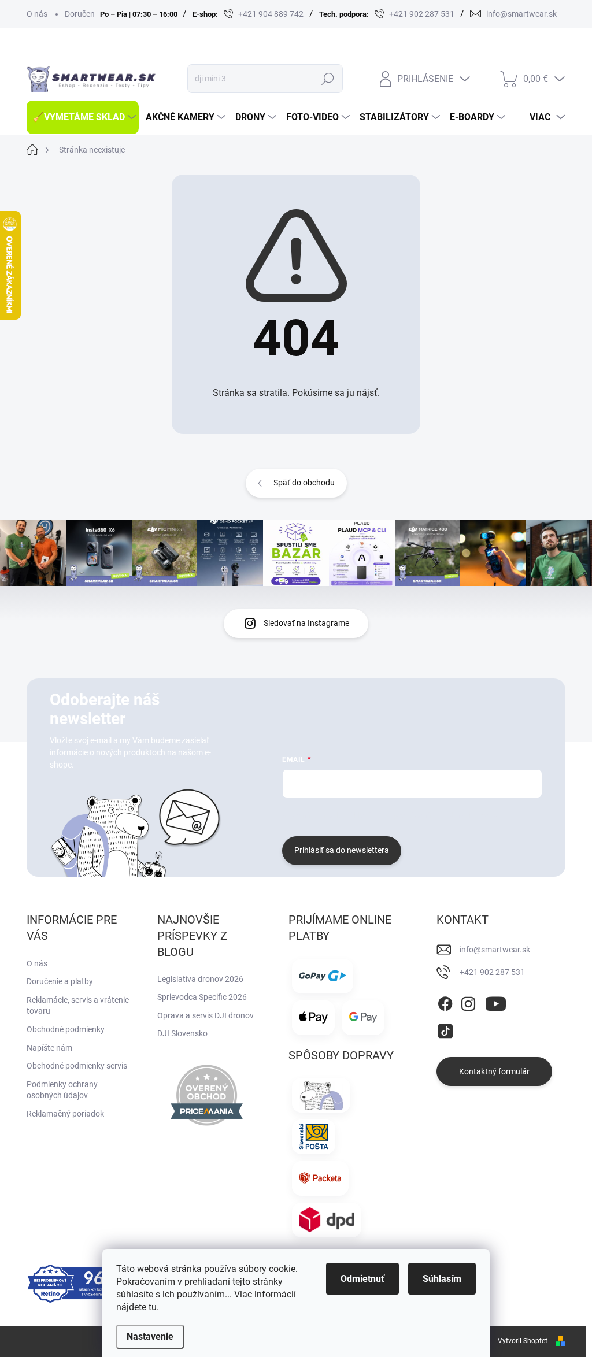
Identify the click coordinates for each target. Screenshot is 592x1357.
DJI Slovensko (182, 1033)
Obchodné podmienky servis (77, 1065)
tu (153, 1307)
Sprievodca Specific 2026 (202, 997)
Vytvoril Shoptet (522, 1341)
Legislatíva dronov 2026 (200, 979)
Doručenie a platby (60, 981)
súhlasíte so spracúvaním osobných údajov (422, 815)
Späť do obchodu (304, 482)
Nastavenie (150, 1336)
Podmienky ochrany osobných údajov (62, 1090)
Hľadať (327, 78)
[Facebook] (445, 1001)
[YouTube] (496, 1001)
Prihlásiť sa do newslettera (341, 850)
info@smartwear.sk (495, 949)
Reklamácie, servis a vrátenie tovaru (78, 1005)
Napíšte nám (49, 1047)
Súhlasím (442, 1278)
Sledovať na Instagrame (306, 623)
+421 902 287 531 (492, 972)
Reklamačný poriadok (65, 1113)
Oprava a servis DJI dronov (205, 1015)
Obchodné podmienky (66, 1029)
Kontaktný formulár (494, 1071)
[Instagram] (468, 1001)
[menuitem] (83, 117)
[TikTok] (445, 1029)
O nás (37, 13)
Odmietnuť (362, 1278)
